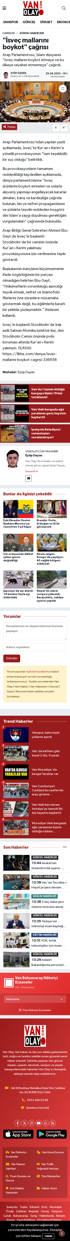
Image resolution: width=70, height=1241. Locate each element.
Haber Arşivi (49, 1188)
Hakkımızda (46, 1215)
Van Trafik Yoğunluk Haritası (48, 1166)
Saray (33, 1215)
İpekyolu (12, 1207)
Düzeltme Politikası (49, 1220)
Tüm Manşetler (50, 1176)
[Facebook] (17, 1123)
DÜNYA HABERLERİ (32, 33)
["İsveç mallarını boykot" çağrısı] (35, 101)
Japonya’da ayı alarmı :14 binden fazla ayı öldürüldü (18, 594)
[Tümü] (65, 847)
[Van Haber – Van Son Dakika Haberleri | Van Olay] (33, 8)
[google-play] (51, 1135)
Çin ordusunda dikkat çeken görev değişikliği (18, 557)
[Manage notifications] (62, 1233)
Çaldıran (21, 1211)
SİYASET (46, 22)
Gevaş (45, 1211)
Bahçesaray (20, 1215)
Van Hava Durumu (53, 1152)
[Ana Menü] (4, 8)
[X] (24, 1123)
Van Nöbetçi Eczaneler (16, 1154)
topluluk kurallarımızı (39, 671)
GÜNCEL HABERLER (45, 857)
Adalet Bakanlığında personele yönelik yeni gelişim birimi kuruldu (48, 962)
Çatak (7, 1215)
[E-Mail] (28, 478)
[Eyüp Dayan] (12, 458)
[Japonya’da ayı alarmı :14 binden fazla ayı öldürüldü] (18, 579)
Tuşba (23, 1207)
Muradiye (56, 1207)
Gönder (12, 658)
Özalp (10, 1211)
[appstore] (18, 1135)
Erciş (44, 1207)
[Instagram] (31, 1123)
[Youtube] (38, 1123)
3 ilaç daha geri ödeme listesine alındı (47, 904)
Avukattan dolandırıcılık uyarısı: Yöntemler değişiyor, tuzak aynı (46, 866)
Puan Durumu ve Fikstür (18, 1178)
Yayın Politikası (26, 1220)
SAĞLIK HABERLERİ (44, 896)
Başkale (34, 1211)
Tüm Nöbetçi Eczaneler (37, 1010)
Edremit (34, 1207)
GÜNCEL (29, 22)
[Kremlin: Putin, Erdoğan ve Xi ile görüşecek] (52, 508)
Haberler (9, 33)
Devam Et (30, 471)
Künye (11, 1220)
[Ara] (63, 8)
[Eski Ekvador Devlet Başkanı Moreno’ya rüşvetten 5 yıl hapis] (18, 508)
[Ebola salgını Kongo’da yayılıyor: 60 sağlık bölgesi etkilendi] (52, 542)
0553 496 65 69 (37, 1100)
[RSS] (52, 1123)
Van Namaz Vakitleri (15, 1166)
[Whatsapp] (45, 1123)
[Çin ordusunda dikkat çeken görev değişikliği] (18, 542)
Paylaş (12, 126)
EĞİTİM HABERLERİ (44, 935)
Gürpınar (56, 1211)
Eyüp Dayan (33, 455)
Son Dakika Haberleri (15, 1190)
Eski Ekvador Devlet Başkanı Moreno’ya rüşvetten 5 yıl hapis (17, 523)
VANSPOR (10, 22)
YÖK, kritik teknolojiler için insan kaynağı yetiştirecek (46, 943)
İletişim (60, 1215)
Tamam (48, 1236)
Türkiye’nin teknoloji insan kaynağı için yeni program (47, 924)
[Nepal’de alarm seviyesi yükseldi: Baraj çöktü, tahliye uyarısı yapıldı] (52, 579)
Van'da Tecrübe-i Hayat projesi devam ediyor (48, 885)
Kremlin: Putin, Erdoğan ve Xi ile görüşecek (48, 523)
